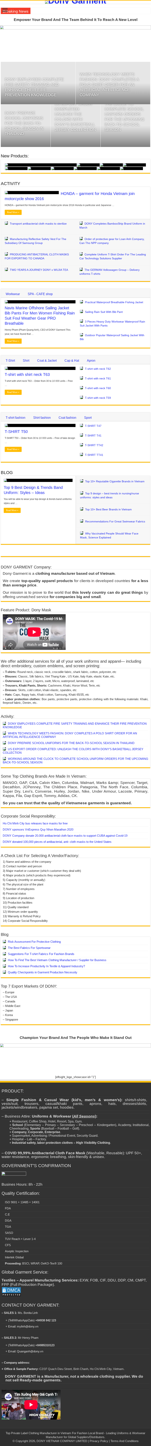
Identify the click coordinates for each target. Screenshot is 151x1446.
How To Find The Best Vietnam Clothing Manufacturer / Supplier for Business (57, 960)
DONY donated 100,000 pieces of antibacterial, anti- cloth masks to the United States (57, 841)
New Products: (15, 155)
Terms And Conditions (124, 1441)
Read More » (13, 212)
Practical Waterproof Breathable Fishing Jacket (114, 302)
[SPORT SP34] (111, 165)
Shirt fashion (42, 417)
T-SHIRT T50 (16, 431)
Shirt (26, 360)
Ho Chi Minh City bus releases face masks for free (35, 823)
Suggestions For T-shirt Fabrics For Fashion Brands (41, 954)
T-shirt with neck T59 (98, 397)
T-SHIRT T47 (93, 425)
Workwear (13, 294)
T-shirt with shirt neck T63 (27, 374)
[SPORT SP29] (85, 168)
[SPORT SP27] (131, 168)
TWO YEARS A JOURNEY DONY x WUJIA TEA (39, 269)
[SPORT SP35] (88, 165)
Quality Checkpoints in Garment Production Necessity (42, 972)
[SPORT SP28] (108, 168)
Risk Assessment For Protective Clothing (34, 941)
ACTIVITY (10, 183)
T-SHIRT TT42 (94, 445)
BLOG (7, 472)
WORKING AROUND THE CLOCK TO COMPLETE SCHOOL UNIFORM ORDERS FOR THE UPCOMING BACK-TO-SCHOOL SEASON (125, 114)
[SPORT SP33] (134, 165)
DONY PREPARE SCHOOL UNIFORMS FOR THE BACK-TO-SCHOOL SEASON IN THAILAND (24, 123)
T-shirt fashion (15, 417)
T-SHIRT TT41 (94, 454)
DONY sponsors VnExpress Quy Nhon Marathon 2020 (38, 829)
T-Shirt (10, 360)
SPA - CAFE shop (40, 294)
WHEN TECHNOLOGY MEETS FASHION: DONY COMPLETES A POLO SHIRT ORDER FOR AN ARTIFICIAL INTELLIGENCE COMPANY (109, 84)
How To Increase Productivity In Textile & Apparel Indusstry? (46, 966)
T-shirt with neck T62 (98, 368)
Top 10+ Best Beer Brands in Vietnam (108, 509)
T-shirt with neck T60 (98, 388)
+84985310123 (44, 1345)
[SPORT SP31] (39, 168)
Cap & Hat (71, 360)
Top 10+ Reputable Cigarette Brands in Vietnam (115, 481)
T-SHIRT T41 (93, 435)
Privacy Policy (99, 1441)
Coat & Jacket (47, 360)
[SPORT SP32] (16, 168)
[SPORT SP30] (62, 168)
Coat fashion (67, 417)
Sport (88, 417)
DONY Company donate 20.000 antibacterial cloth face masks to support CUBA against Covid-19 (65, 835)
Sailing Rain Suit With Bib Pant (104, 311)
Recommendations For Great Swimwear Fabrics (115, 521)
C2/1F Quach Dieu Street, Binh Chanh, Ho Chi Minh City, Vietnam (81, 1369)
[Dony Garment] (75, 2)
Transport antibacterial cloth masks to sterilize (38, 223)
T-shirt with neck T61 (98, 378)
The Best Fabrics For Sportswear (29, 947)
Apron (91, 360)
